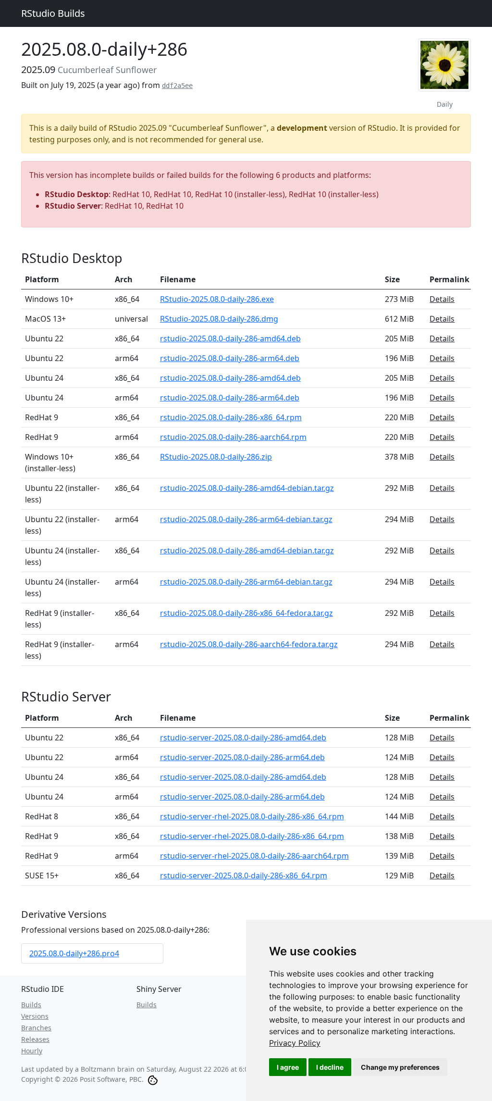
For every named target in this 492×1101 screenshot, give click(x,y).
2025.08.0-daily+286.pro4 (74, 953)
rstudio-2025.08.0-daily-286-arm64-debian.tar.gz (246, 519)
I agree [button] (288, 1067)
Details (442, 299)
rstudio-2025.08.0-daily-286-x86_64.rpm (231, 417)
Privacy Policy (294, 1043)
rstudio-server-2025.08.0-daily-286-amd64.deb (243, 737)
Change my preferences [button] (400, 1067)
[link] (294, 1043)
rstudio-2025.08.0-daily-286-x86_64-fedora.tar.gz (246, 613)
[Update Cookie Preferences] (153, 1079)
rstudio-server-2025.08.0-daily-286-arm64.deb (242, 757)
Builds (31, 1004)
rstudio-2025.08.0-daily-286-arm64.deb (229, 358)
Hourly (31, 1050)
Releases (35, 1039)
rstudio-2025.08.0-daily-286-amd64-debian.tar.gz (247, 488)
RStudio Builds (53, 13)
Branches (36, 1027)
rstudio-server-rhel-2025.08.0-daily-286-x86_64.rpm (252, 816)
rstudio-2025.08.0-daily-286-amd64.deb (230, 338)
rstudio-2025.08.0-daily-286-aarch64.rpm (233, 437)
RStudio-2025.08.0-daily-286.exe (217, 299)
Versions (35, 1016)
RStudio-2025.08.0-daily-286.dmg (219, 318)
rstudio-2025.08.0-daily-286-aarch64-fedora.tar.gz (249, 644)
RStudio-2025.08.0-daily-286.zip (216, 456)
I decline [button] (330, 1067)
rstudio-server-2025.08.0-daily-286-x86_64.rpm (243, 875)
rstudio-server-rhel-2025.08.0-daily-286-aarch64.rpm (254, 856)
